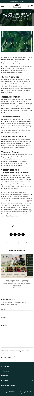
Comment (4, 325)
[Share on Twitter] (15, 234)
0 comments (18, 226)
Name (3, 309)
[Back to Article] (17, 243)
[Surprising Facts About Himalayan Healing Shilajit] (8, 243)
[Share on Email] (19, 234)
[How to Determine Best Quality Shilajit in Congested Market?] (26, 243)
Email (3, 317)
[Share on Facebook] (11, 234)
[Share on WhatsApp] (23, 234)
